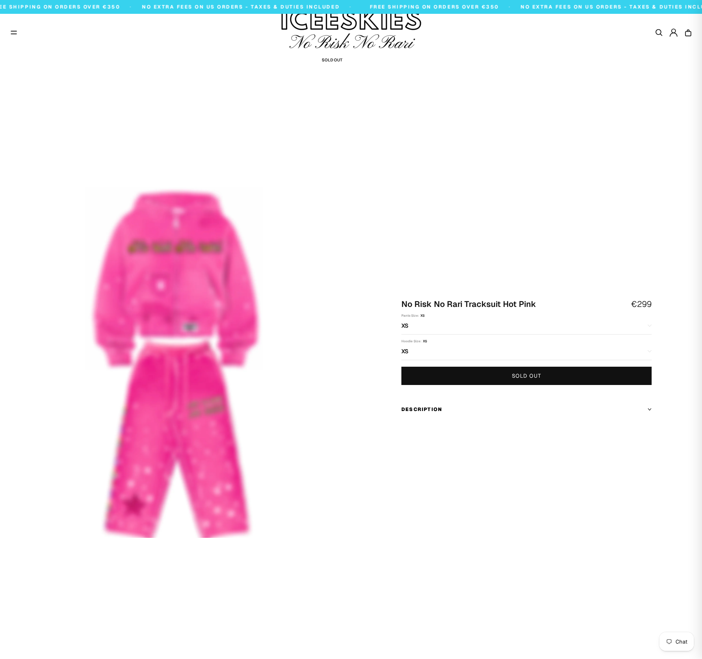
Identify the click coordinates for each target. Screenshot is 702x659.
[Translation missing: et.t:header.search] (659, 32)
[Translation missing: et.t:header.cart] (688, 32)
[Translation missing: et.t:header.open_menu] (14, 32)
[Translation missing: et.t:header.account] (674, 32)
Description (421, 409)
